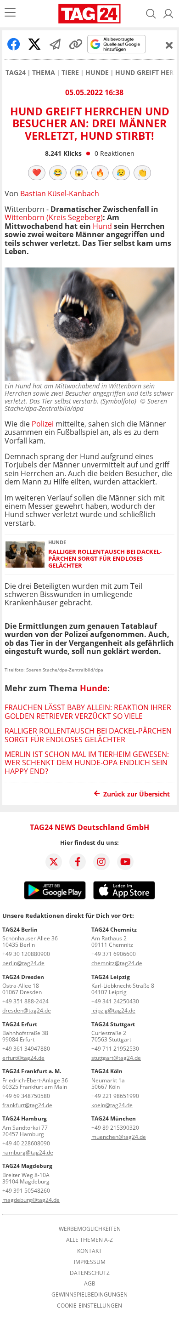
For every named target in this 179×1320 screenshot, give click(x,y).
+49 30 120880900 (26, 954)
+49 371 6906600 (113, 954)
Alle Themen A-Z (89, 1240)
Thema (43, 72)
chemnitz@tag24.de (116, 963)
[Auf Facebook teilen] (14, 44)
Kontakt (89, 1251)
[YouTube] (125, 861)
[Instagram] (101, 861)
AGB (89, 1283)
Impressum (90, 1262)
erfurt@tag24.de (23, 1058)
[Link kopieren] (76, 44)
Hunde (97, 72)
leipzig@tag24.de (113, 1010)
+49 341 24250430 (115, 1001)
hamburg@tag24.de (27, 1152)
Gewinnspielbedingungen (89, 1295)
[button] (168, 14)
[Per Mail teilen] (55, 44)
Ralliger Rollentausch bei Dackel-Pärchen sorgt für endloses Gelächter (105, 558)
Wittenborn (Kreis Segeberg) (54, 217)
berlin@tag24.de (23, 963)
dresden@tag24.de (26, 1010)
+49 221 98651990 (115, 1096)
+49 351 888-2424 (25, 1001)
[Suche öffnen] (151, 14)
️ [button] (36, 172)
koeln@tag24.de (112, 1105)
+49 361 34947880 (26, 1049)
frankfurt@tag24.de (27, 1105)
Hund (102, 226)
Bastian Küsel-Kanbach (59, 193)
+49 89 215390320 (115, 1128)
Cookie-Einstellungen (89, 1306)
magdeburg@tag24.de (31, 1200)
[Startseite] (89, 13)
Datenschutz (90, 1273)
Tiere (70, 72)
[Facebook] (77, 861)
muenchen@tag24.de (118, 1137)
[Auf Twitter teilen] (34, 44)
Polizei (43, 424)
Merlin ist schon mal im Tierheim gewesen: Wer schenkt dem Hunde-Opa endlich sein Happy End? (87, 762)
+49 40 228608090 (26, 1143)
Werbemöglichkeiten (90, 1229)
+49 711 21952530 (115, 1049)
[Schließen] (169, 45)
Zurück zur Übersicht (136, 794)
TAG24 (16, 72)
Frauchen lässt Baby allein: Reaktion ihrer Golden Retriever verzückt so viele (88, 711)
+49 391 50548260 (26, 1191)
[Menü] (10, 13)
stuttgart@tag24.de (116, 1058)
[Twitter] (53, 861)
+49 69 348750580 (26, 1096)
